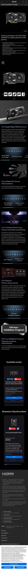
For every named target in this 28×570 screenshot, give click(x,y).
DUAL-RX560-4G (9, 527)
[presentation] (22, 400)
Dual (22, 526)
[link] (14, 1)
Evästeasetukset (14, 564)
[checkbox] (24, 31)
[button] (2, 1)
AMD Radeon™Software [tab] (19, 260)
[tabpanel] (14, 177)
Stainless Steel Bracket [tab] (19, 204)
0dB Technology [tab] (17, 156)
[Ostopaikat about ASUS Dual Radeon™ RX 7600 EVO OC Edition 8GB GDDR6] (21, 400)
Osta (14, 397)
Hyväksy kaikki (20, 567)
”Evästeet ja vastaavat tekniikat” (16, 561)
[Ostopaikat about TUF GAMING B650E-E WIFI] (21, 460)
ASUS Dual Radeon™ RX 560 (9, 4)
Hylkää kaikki (7, 567)
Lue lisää (13, 400)
